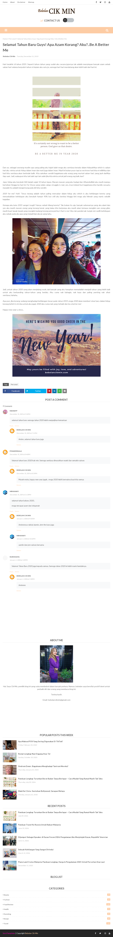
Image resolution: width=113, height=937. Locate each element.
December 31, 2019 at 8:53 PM (27, 473)
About (12, 2)
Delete (17, 426)
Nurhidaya (15, 557)
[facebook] (96, 2)
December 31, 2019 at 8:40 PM (20, 454)
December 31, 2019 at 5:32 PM (20, 414)
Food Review (57, 904)
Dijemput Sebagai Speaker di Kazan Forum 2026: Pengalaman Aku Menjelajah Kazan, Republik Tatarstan (63, 837)
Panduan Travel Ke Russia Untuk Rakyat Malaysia (39, 825)
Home (5, 2)
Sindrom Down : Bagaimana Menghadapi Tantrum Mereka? (43, 766)
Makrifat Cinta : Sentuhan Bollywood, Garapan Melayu (41, 791)
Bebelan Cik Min (9, 56)
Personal (12, 39)
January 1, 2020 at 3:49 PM (19, 560)
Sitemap (31, 2)
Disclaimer (21, 2)
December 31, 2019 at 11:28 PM (20, 495)
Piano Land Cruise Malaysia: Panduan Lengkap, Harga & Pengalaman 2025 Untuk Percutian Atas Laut (61, 862)
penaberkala (16, 451)
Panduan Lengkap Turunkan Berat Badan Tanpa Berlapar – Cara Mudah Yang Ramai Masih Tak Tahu (60, 779)
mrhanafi (14, 491)
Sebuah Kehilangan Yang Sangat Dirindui (35, 849)
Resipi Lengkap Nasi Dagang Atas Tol (34, 754)
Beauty (57, 895)
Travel (57, 923)
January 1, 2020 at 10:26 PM (26, 539)
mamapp (13, 411)
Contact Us (52, 20)
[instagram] (105, 2)
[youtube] (109, 2)
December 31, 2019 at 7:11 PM (27, 433)
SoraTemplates (9, 933)
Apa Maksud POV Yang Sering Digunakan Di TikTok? (40, 741)
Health (57, 909)
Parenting (57, 914)
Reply (11, 426)
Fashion (57, 900)
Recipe (57, 919)
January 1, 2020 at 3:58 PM (26, 579)
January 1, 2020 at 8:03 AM (26, 519)
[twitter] (100, 2)
